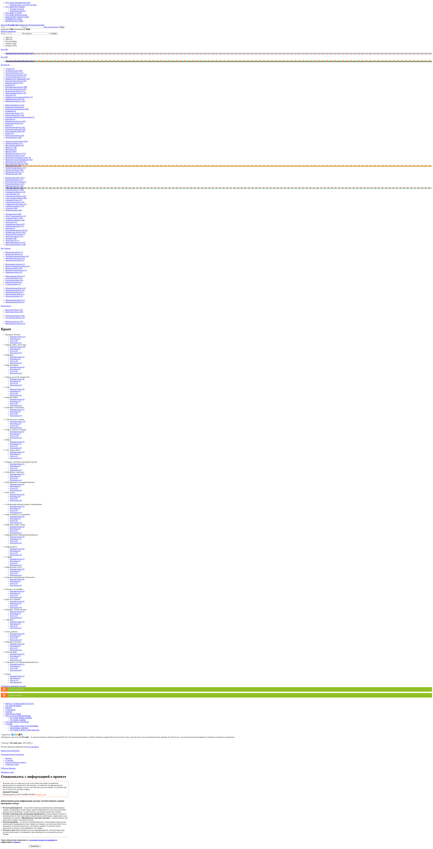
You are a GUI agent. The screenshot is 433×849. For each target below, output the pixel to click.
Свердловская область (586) (16, 198)
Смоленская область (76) (14, 202)
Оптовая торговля (17, 9)
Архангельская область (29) (16, 75)
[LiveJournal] (22, 734)
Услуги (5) (14, 553)
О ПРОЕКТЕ (10, 710)
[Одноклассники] (17, 734)
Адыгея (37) (10, 69)
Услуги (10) (14, 436)
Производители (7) (17, 612)
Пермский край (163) (13, 174)
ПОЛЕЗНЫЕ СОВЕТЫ (19, 728)
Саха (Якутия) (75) (12, 194)
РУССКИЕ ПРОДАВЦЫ (15, 7)
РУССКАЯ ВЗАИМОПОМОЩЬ (18, 716)
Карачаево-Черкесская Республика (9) (19, 117)
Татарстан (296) (11, 208)
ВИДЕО (8, 708)
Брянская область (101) (14, 83)
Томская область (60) (13, 214)
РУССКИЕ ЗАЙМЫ (18, 720)
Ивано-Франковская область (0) (17, 266)
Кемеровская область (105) (15, 121)
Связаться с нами (12, 764)
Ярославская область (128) (15, 244)
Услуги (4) (14, 351)
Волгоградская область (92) (15, 89)
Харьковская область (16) (15, 290)
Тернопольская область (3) (15, 288)
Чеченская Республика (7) (15, 234)
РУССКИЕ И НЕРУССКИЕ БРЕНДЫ (24, 730)
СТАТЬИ (8, 724)
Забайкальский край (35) (14, 99)
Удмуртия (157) (11, 222)
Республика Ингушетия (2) (15, 182)
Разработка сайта (7, 772)
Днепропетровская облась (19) (17, 256)
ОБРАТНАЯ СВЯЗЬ (13, 714)
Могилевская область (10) (15, 323)
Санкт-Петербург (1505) (14, 190)
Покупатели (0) (16, 353)
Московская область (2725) (15, 154)
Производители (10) (17, 347)
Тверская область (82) (13, 210)
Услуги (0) (14, 341)
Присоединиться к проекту (15, 762)
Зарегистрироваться (51, 27)
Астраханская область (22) (15, 77)
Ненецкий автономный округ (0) (18, 158)
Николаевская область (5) (15, 276)
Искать (54, 33)
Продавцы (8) (15, 349)
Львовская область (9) (13, 272)
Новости (8, 758)
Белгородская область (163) (15, 81)
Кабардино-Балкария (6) (14, 107)
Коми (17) (9, 125)
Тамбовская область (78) (14, 206)
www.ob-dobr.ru (33, 747)
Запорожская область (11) (15, 264)
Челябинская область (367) (15, 232)
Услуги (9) (14, 361)
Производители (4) (17, 367)
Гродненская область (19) (15, 318)
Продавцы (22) (15, 423)
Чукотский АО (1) (12, 240)
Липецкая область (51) (14, 143)
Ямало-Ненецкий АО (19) (15, 242)
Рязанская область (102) (14, 186)
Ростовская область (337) (15, 184)
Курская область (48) (13, 137)
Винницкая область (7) (14, 252)
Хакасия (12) (10, 228)
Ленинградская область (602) (16, 141)
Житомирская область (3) (15, 258)
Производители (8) (17, 379)
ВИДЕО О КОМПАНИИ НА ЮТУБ (19, 704)
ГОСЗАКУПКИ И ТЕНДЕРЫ (17, 722)
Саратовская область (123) (15, 192)
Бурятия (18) (10, 85)
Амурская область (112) (14, 73)
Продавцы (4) (15, 359)
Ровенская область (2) (13, 282)
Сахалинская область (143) (15, 196)
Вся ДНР (4, 49)
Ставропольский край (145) (16, 204)
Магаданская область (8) (14, 145)
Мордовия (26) (11, 149)
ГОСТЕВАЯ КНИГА (13, 706)
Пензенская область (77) (14, 172)
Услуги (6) (14, 478)
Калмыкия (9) (10, 111)
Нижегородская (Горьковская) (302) (19, 160)
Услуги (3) (14, 573)
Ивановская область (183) (15, 101)
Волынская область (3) (14, 254)
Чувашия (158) (11, 238)
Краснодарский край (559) (15, 129)
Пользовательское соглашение (12, 754)
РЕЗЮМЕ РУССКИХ (13, 19)
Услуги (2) (14, 446)
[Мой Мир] (19, 734)
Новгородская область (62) (15, 162)
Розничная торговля (17, 11)
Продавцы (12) (15, 444)
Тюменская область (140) (15, 220)
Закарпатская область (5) (14, 260)
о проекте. (17, 842)
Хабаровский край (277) (14, 226)
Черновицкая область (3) (14, 302)
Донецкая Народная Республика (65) (19, 53)
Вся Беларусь (6, 306)
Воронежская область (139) (15, 93)
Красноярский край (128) (15, 131)
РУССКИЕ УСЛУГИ (13, 13)
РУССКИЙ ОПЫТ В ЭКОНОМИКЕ (24, 726)
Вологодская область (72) (15, 91)
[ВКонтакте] (12, 734)
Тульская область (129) (14, 218)
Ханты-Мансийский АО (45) (16, 230)
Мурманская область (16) (15, 156)
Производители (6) (17, 537)
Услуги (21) (14, 426)
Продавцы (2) (15, 401)
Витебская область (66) (14, 312)
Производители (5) (17, 442)
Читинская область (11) (14, 236)
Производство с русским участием (23, 5)
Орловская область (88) (14, 170)
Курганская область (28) (14, 135)
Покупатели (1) (16, 343)
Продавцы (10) (15, 603)
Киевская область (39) (13, 268)
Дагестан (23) (10, 95)
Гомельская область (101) (15, 316)
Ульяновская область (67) (15, 224)
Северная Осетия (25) (13, 200)
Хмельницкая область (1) (15, 294)
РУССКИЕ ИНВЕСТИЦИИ (21, 718)
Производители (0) (17, 389)
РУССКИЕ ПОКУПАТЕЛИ (16, 15)
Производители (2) (17, 452)
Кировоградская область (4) (16, 270)
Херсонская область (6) (14, 292)
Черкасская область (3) (14, 296)
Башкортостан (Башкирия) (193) (17, 79)
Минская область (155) (14, 321)
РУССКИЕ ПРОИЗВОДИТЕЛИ (17, 3)
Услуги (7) (14, 563)
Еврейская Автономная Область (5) (19, 97)
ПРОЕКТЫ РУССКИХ (14, 21)
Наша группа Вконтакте (10, 751)
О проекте (9, 760)
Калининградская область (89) (17, 109)
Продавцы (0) (15, 369)
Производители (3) (17, 464)
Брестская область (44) (14, 310)
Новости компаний (8, 31)
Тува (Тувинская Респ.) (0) (15, 216)
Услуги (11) (14, 680)
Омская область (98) (13, 166)
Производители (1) (17, 357)
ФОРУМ (8, 712)
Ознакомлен (35, 846)
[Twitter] (15, 734)
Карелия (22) (10, 119)
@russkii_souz (40, 795)
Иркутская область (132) (14, 105)
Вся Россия (5, 65)
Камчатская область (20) (14, 115)
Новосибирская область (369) (16, 164)
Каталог (9, 25)
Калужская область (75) (14, 113)
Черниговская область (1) (15, 300)
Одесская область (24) (13, 278)
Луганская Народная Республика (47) (19, 61)
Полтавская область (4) (14, 280)
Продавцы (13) (15, 539)
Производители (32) (17, 421)
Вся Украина (6, 248)
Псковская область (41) (14, 180)
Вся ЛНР (4, 57)
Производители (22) (17, 337)
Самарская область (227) (14, 188)
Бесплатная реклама (36, 25)
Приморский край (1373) (15, 178)
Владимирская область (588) (16, 87)
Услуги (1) (14, 456)
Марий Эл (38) (11, 147)
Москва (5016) (10, 151)
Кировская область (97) (14, 123)
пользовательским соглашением (43, 840)
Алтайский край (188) (13, 71)
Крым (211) (9, 133)
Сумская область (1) (13, 284)
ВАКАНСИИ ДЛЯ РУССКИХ (17, 17)
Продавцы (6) (15, 339)
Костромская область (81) (15, 127)
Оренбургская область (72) (15, 168)
